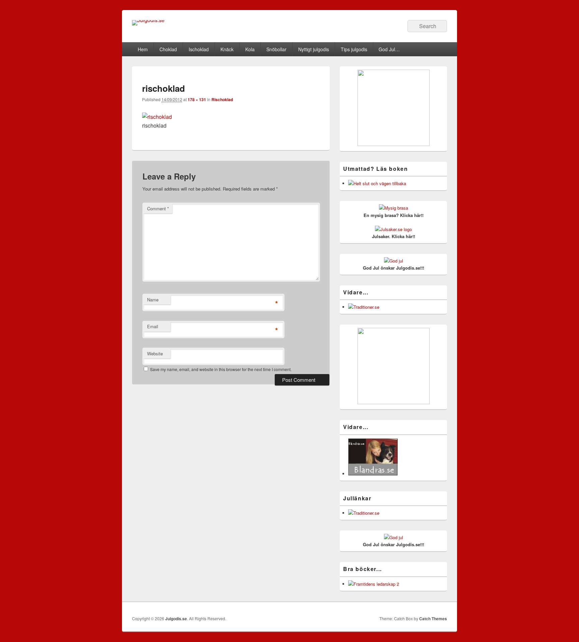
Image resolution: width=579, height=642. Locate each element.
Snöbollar (276, 49)
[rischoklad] (157, 117)
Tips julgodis (354, 49)
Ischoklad (199, 49)
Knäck (227, 49)
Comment (158, 208)
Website (155, 353)
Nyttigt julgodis (313, 49)
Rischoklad (222, 99)
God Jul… (389, 49)
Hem (143, 49)
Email (152, 326)
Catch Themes (433, 619)
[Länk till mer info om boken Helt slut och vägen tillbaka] (377, 183)
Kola (250, 49)
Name (152, 299)
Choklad (168, 49)
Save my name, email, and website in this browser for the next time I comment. (221, 369)
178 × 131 (197, 99)
